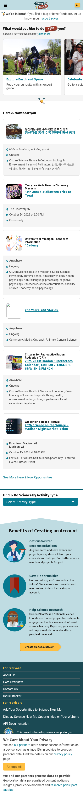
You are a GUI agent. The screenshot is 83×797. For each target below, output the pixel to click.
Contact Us (10, 689)
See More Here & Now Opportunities (28, 477)
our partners (22, 745)
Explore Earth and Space (24, 79)
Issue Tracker (12, 696)
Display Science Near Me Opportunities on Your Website (41, 717)
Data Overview (13, 682)
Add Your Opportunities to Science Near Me (32, 709)
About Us (9, 675)
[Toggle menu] (5, 5)
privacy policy (63, 754)
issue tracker (49, 18)
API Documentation (16, 723)
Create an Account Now (39, 646)
